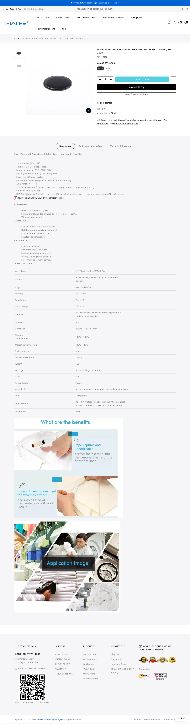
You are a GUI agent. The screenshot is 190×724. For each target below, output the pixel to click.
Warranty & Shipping (120, 146)
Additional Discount (45, 28)
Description (65, 146)
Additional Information (90, 146)
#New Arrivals (89, 673)
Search (137, 719)
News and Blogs (118, 664)
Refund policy (169, 719)
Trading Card (135, 17)
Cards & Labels (63, 17)
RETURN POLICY (62, 664)
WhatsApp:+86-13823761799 (31, 668)
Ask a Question (104, 102)
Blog (64, 28)
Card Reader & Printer (112, 17)
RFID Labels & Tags (86, 17)
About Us (115, 654)
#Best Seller (89, 669)
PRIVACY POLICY (63, 654)
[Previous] (31, 81)
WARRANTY (60, 669)
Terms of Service (152, 719)
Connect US (117, 659)
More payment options (136, 94)
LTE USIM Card (43, 17)
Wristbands (88, 664)
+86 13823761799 (13, 8)
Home (16, 38)
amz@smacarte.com (28, 662)
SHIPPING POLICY (63, 659)
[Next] (88, 81)
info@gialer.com (35, 8)
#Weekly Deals (90, 678)
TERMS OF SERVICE (64, 673)
